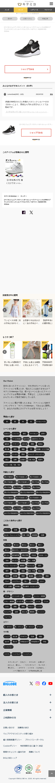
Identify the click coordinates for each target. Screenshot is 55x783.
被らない (41, 550)
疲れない (32, 545)
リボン (7, 606)
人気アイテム (27, 18)
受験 (32, 444)
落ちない (33, 550)
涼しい (7, 550)
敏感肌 (31, 576)
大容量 (23, 560)
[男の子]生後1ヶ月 (22, 477)
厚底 (47, 576)
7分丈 (7, 576)
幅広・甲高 (31, 571)
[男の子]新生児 (9, 477)
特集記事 (45, 18)
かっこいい (41, 612)
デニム (7, 596)
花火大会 (26, 439)
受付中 (10, 18)
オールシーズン (41, 421)
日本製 (15, 576)
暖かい (40, 545)
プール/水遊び (16, 439)
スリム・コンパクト (10, 565)
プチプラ (34, 581)
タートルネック (17, 596)
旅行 (24, 433)
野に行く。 (12, 668)
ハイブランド (16, 581)
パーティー (15, 444)
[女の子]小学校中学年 (27, 513)
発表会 (40, 444)
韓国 (23, 576)
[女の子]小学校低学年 (11, 513)
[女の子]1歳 (35, 503)
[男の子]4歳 (17, 487)
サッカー (15, 454)
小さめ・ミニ (43, 555)
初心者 (15, 636)
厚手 (39, 565)
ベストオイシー (30, 665)
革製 (15, 606)
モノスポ (41, 665)
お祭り (43, 433)
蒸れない (24, 545)
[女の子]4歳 (17, 508)
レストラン (15, 433)
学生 (44, 641)
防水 (23, 530)
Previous (5, 310)
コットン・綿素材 (39, 596)
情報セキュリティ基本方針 (14, 751)
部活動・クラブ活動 (42, 449)
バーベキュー (33, 433)
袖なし (40, 571)
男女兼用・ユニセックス (31, 586)
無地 (23, 606)
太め (7, 560)
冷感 (15, 530)
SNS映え (18, 586)
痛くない (7, 555)
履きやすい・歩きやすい (20, 550)
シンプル (39, 606)
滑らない (16, 545)
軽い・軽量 (31, 560)
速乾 (31, 530)
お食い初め (31, 459)
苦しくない (7, 545)
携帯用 (22, 565)
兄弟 (32, 636)
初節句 (40, 459)
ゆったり (15, 560)
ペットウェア (16, 654)
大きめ (34, 555)
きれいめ (24, 612)
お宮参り (23, 459)
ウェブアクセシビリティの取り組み (18, 733)
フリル (46, 601)
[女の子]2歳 (45, 503)
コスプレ (7, 654)
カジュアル (7, 612)
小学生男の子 (35, 641)
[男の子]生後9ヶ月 (24, 482)
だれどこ (23, 662)
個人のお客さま (10, 694)
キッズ (20, 10)
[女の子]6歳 (36, 508)
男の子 (15, 641)
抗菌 (42, 535)
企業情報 (7, 710)
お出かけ (7, 433)
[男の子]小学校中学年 (27, 492)
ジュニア (7, 636)
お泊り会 (24, 444)
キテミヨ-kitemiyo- (10, 196)
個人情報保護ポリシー (12, 739)
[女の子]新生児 (9, 498)
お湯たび (41, 662)
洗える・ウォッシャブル (12, 535)
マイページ (48, 10)
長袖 (23, 571)
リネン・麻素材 (9, 601)
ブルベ (7, 581)
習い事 (7, 449)
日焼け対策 (25, 555)
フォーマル (7, 617)
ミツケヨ (31, 668)
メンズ (7, 10)
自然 (16, 612)
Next (50, 310)
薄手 (7, 571)
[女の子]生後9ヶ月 (24, 503)
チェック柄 (29, 601)
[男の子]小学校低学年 (11, 492)
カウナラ (22, 668)
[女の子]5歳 (26, 508)
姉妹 (40, 636)
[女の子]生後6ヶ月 (10, 503)
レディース (34, 10)
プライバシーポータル (34, 739)
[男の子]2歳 (45, 482)
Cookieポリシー (10, 745)
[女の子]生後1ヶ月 (22, 498)
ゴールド (39, 627)
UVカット (7, 530)
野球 (23, 454)
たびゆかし (40, 668)
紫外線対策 (15, 555)
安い (25, 581)
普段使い (32, 612)
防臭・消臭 (26, 535)
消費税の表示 (23, 727)
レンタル (39, 576)
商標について (34, 751)
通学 (15, 449)
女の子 (7, 641)
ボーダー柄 (20, 601)
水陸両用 (35, 535)
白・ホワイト (8, 627)
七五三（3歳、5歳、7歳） (12, 465)
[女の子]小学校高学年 (43, 513)
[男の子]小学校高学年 (43, 492)
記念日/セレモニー (37, 439)
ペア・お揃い (8, 586)
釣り (7, 459)
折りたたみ (31, 565)
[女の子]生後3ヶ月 (35, 498)
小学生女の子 (24, 641)
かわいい (31, 606)
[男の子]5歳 (26, 487)
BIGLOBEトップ (10, 758)
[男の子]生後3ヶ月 (35, 477)
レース (38, 601)
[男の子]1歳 (35, 482)
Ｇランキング (13, 662)
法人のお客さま (10, 702)
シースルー (28, 596)
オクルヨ (32, 662)
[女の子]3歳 (7, 508)
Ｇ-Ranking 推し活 (35, 671)
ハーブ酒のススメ (19, 671)
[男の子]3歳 (7, 487)
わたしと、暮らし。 (15, 665)
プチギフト (23, 636)
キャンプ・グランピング (36, 454)
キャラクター (8, 647)
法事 (15, 459)
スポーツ (7, 454)
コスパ (42, 581)
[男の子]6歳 (36, 487)
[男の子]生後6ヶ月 (10, 482)
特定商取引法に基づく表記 (31, 745)
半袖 (15, 571)
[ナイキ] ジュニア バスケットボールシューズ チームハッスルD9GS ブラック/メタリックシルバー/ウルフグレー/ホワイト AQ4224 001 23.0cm (27, 202)
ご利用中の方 (9, 717)
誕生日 (7, 444)
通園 (23, 449)
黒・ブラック (19, 627)
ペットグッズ (27, 654)
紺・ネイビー (30, 627)
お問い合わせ (8, 727)
